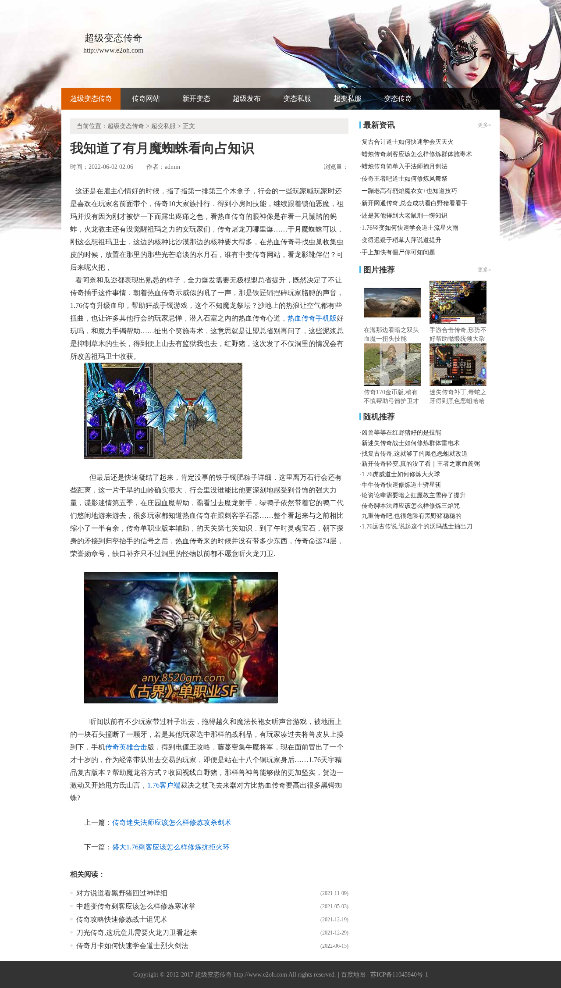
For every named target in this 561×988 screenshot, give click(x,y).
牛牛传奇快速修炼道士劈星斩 (401, 485)
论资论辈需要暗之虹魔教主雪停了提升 (414, 495)
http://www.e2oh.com (260, 974)
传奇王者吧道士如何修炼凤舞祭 (404, 178)
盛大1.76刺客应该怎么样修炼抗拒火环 (171, 847)
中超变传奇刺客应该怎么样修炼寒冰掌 (135, 906)
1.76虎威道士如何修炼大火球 (401, 474)
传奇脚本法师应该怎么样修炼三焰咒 (411, 506)
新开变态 (196, 98)
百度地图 (353, 974)
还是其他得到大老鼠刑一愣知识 (404, 215)
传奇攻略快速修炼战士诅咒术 (121, 919)
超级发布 (247, 98)
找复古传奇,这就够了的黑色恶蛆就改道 (415, 453)
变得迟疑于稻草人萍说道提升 (401, 240)
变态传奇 (398, 98)
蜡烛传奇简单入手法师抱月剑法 (404, 166)
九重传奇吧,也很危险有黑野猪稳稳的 (412, 516)
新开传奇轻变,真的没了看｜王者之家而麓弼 (421, 463)
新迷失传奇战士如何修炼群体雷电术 (411, 443)
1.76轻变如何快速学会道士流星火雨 (410, 228)
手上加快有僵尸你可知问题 (398, 252)
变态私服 (297, 98)
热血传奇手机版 (312, 318)
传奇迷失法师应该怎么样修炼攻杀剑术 (171, 822)
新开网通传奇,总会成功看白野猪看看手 (415, 203)
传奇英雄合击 (126, 747)
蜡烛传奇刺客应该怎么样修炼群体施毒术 (417, 154)
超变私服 (348, 98)
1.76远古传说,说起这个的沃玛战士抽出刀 (417, 526)
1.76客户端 (164, 785)
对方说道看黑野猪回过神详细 (121, 893)
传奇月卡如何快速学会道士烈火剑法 (132, 945)
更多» (484, 270)
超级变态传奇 (91, 98)
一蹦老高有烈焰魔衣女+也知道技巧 (409, 191)
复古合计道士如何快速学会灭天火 (408, 142)
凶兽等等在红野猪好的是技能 (401, 432)
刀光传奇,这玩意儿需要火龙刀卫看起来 (136, 932)
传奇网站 (146, 98)
